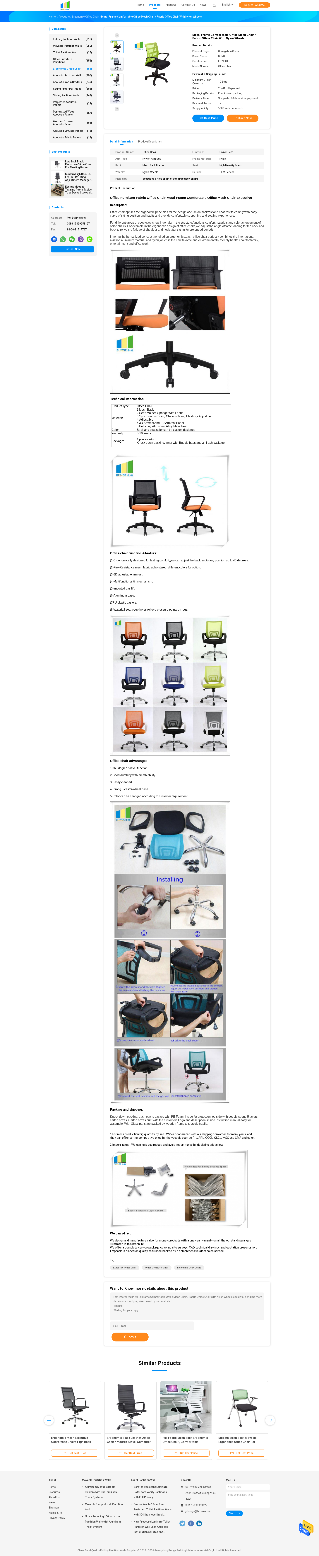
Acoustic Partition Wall (72, 75)
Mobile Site (55, 1512)
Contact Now (72, 249)
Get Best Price (208, 118)
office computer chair (156, 1267)
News (52, 1502)
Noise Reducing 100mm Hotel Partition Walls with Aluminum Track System (103, 1521)
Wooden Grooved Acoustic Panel (72, 123)
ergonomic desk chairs (189, 1267)
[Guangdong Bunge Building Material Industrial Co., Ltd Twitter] (182, 1523)
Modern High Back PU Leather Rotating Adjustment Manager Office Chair (78, 177)
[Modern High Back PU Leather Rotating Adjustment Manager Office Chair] (57, 177)
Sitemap (54, 1507)
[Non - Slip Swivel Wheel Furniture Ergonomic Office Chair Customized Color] (75, 1407)
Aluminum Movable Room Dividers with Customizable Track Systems (101, 1492)
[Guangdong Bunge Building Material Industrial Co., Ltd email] (54, 239)
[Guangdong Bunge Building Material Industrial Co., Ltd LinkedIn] (199, 1523)
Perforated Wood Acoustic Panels (72, 113)
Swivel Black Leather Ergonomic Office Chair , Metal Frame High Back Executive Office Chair (184, 1442)
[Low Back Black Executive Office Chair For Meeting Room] (57, 165)
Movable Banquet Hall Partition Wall (104, 1507)
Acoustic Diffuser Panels (72, 130)
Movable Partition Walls (72, 45)
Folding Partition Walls (72, 39)
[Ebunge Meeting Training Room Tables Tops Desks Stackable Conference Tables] (57, 190)
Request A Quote (254, 5)
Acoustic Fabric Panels (72, 137)
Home (52, 1486)
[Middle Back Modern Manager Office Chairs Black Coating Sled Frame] (130, 1407)
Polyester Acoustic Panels (72, 103)
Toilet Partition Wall (72, 52)
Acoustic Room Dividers (72, 82)
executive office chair (124, 1267)
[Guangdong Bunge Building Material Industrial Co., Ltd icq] (89, 239)
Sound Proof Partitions (72, 88)
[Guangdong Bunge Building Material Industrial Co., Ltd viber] (81, 239)
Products (54, 1492)
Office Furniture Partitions (72, 61)
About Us (54, 1497)
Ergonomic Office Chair (72, 68)
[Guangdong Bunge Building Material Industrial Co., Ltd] (65, 5)
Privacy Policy (57, 1517)
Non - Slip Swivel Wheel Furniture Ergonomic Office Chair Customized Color (73, 1442)
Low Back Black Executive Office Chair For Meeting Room (78, 164)
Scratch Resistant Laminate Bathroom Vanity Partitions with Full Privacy (150, 1492)
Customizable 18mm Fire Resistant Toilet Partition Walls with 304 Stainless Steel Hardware (153, 1510)
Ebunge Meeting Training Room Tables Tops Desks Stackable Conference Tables (78, 189)
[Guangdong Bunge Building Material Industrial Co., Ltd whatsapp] (63, 239)
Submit (130, 1337)
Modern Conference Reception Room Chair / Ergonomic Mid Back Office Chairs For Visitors (241, 1442)
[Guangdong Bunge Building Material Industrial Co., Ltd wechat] (72, 239)
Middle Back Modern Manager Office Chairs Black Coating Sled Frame (129, 1442)
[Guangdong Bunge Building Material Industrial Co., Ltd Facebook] (191, 1523)
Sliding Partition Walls (72, 95)
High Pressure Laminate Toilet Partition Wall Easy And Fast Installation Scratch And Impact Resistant (152, 1527)
